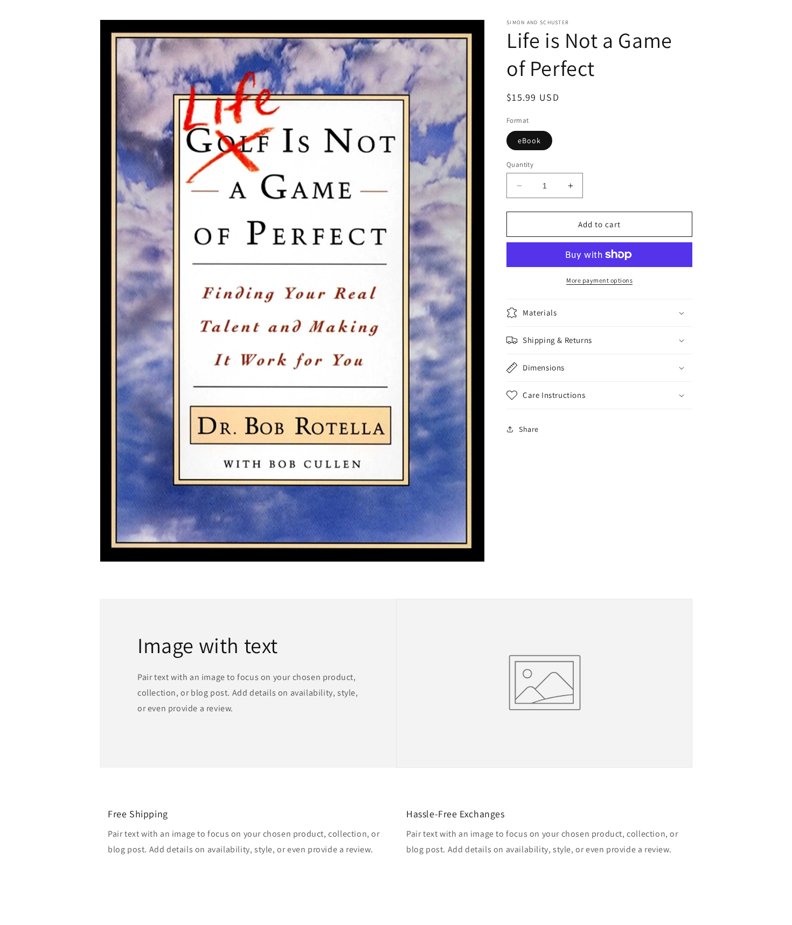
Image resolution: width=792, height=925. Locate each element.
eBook (529, 140)
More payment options (599, 280)
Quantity (519, 164)
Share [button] (529, 428)
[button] (599, 312)
